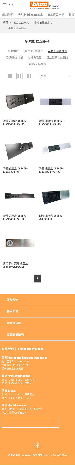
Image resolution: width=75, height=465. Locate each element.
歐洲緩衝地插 (14, 57)
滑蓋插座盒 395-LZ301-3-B (15, 122)
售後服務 (12, 311)
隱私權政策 (14, 323)
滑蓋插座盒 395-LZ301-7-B (15, 217)
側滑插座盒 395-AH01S (51, 217)
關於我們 (12, 300)
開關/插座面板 (37, 64)
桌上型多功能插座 (57, 57)
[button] (5, 5)
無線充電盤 (35, 57)
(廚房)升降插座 (33, 51)
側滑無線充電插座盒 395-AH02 (15, 265)
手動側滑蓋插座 (57, 51)
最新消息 (7, 14)
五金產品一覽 (56, 14)
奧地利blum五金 (30, 14)
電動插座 (13, 51)
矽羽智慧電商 (59, 455)
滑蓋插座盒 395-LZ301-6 (15, 170)
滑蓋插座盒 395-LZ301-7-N (51, 170)
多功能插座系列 (43, 22)
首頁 (5, 22)
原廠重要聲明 (15, 334)
